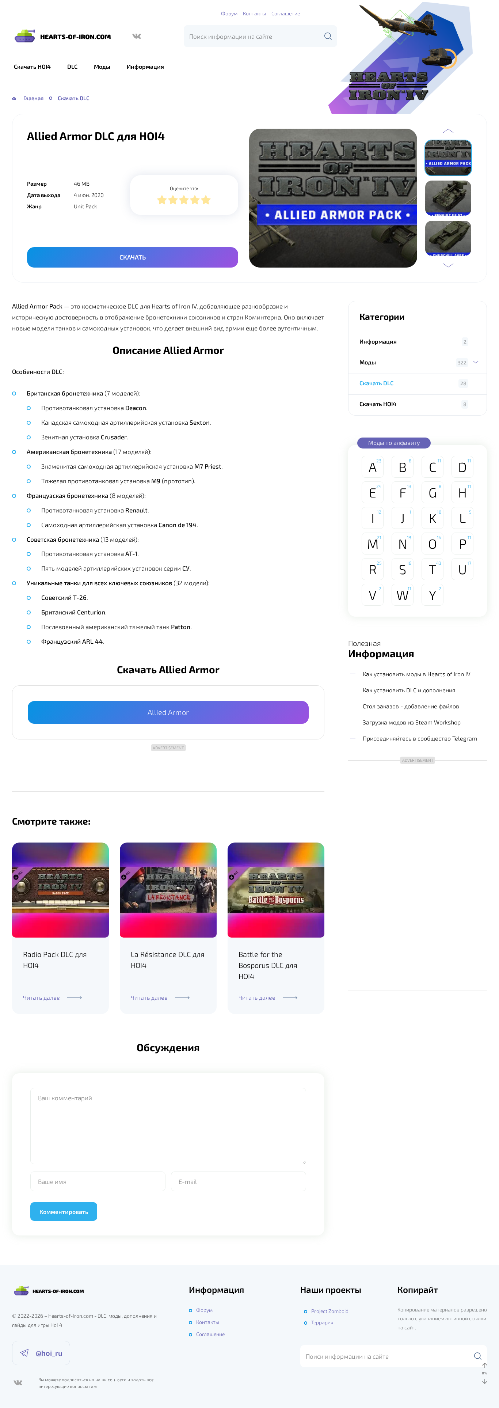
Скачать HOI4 (32, 66)
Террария (322, 1322)
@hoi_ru (49, 1352)
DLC (72, 66)
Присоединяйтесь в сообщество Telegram (420, 738)
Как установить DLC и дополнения (409, 689)
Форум (229, 13)
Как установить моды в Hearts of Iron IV (417, 673)
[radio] (162, 201)
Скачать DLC (376, 382)
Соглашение (285, 13)
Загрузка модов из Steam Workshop (412, 722)
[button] (448, 131)
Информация (145, 66)
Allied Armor (168, 712)
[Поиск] (328, 36)
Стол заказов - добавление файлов (411, 706)
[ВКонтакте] (136, 36)
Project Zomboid (329, 1311)
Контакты (254, 13)
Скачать (132, 257)
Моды (102, 66)
